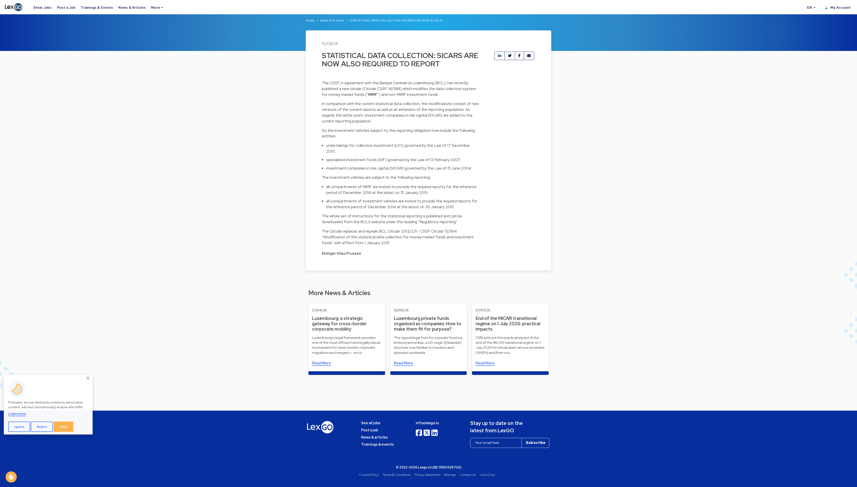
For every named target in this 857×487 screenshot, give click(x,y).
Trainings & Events (97, 7)
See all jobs (371, 423)
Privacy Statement (427, 474)
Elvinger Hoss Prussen (341, 253)
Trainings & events (377, 444)
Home (310, 20)
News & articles (374, 437)
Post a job (369, 430)
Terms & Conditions (396, 474)
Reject (42, 427)
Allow (64, 427)
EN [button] (810, 7)
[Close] (88, 378)
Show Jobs (42, 7)
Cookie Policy (369, 474)
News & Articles (132, 7)
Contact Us (468, 474)
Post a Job (66, 7)
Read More (321, 363)
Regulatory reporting (438, 221)
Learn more (17, 413)
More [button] (155, 7)
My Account (840, 7)
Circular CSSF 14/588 (382, 88)
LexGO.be (487, 474)
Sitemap (450, 474)
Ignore (19, 427)
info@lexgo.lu (427, 423)
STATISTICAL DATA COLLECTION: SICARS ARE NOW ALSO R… (396, 20)
